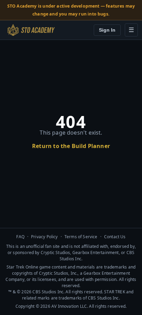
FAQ (20, 237)
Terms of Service (81, 237)
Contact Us (115, 237)
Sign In (107, 30)
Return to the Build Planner (71, 146)
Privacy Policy (44, 237)
